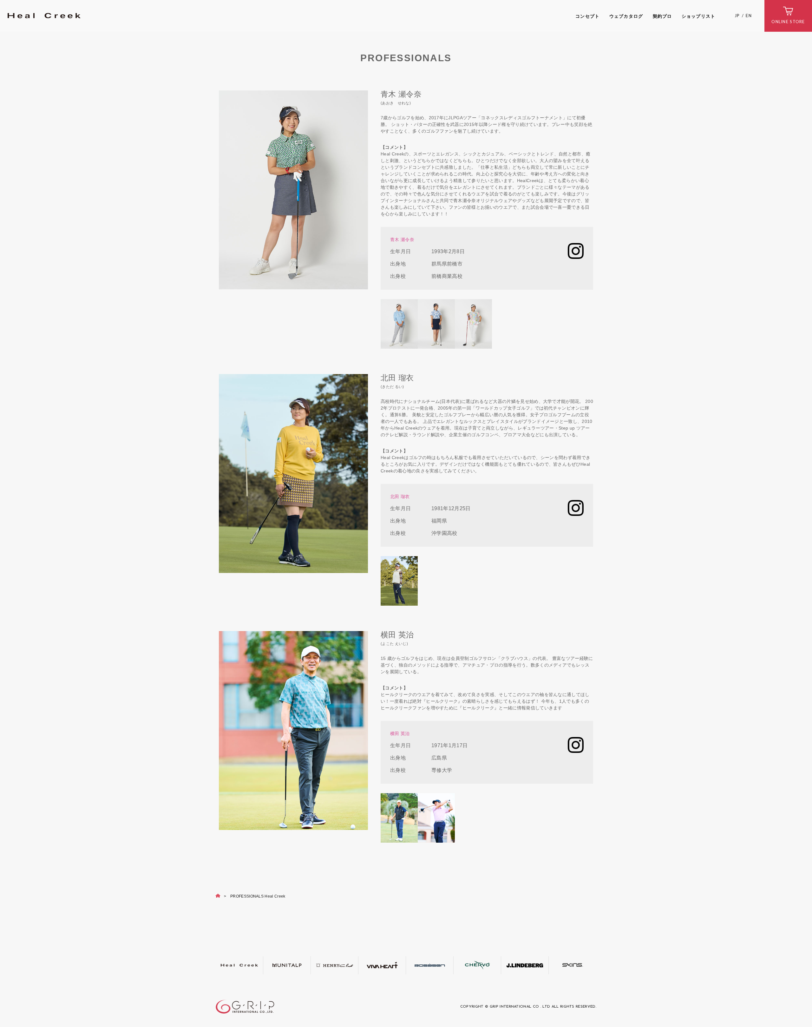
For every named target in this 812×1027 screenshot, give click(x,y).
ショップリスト (699, 16)
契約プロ (662, 16)
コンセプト (587, 16)
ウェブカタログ (626, 16)
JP (737, 15)
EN (749, 15)
